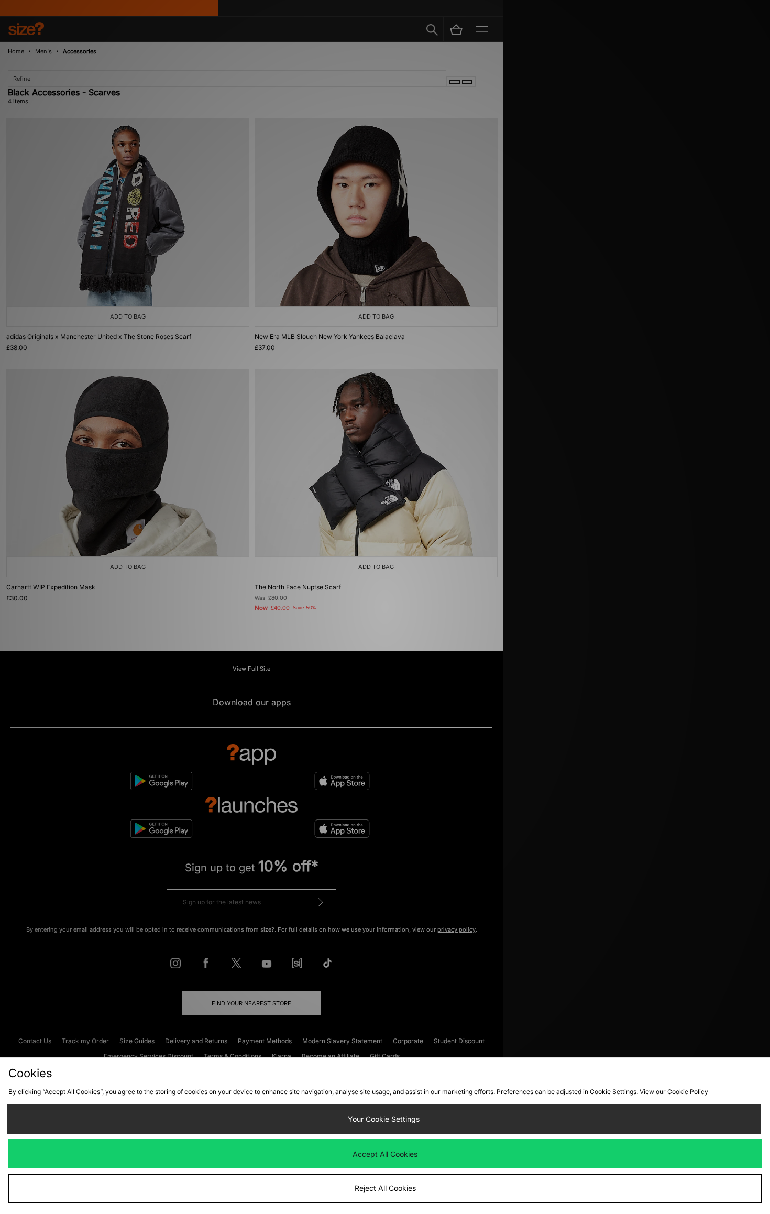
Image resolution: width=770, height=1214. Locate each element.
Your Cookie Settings (384, 1118)
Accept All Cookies (385, 1154)
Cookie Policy (687, 1092)
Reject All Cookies (385, 1188)
